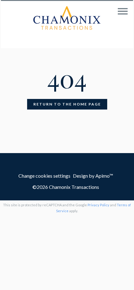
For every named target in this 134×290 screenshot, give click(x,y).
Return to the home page (67, 104)
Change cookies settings (44, 176)
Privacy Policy (98, 205)
